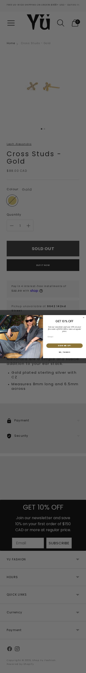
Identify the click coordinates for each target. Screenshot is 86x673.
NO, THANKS (64, 352)
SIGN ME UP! (64, 345)
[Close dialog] (83, 317)
